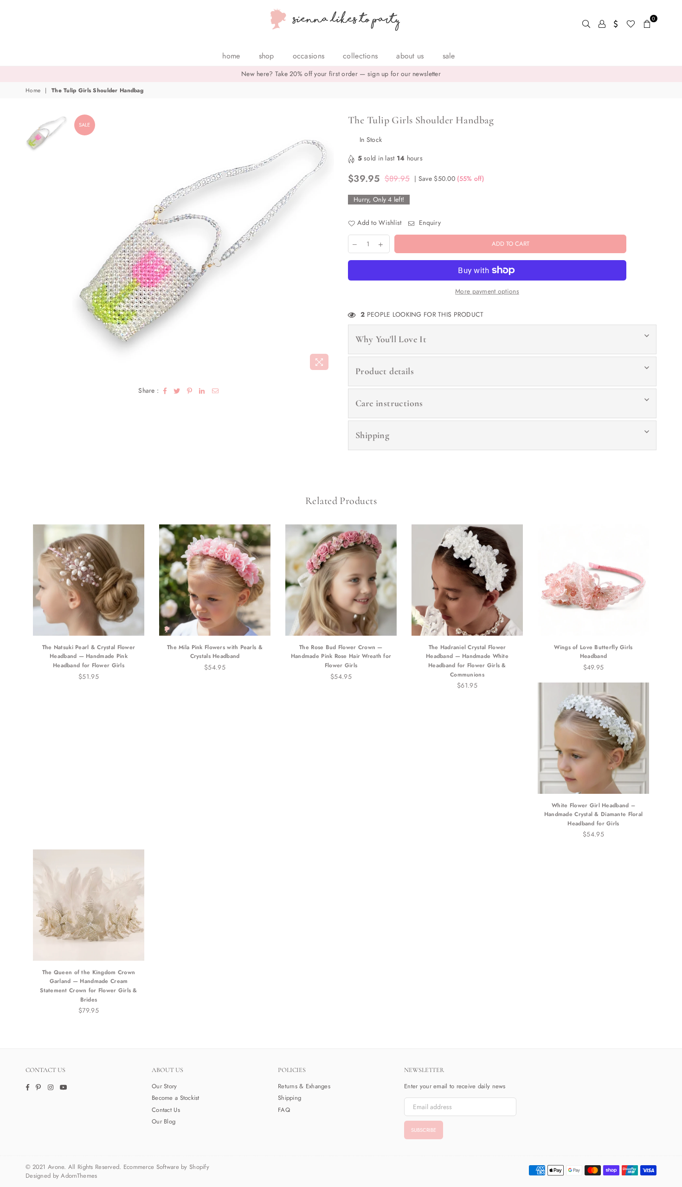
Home (231, 56)
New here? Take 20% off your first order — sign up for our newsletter (341, 73)
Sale (84, 124)
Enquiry (429, 222)
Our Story (164, 1086)
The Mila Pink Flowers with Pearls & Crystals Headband (215, 652)
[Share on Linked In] (202, 390)
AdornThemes (79, 1175)
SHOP (266, 56)
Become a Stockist (175, 1097)
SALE (449, 56)
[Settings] (616, 23)
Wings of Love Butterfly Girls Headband (593, 652)
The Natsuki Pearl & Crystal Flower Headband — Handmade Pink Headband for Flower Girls (88, 656)
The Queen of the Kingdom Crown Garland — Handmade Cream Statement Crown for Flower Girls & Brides (88, 986)
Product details (384, 371)
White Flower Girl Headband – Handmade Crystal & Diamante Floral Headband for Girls (593, 814)
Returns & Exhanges (304, 1086)
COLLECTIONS (360, 56)
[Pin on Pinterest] (190, 390)
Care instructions (389, 403)
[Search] (586, 23)
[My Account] (602, 23)
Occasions (309, 56)
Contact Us (166, 1109)
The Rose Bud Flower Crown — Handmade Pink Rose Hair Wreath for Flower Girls (341, 656)
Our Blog (163, 1121)
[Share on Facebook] (165, 390)
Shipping (372, 435)
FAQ (284, 1109)
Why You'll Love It (390, 339)
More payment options (487, 291)
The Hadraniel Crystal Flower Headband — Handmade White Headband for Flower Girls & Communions (467, 661)
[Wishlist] (630, 23)
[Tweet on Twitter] (177, 390)
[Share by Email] (215, 390)
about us (410, 56)
